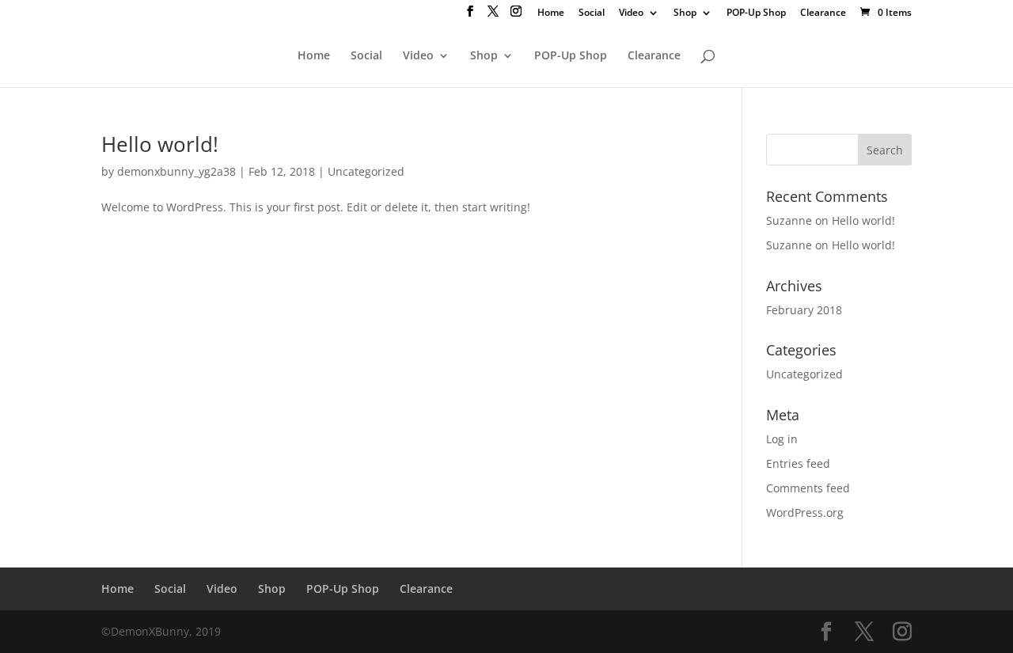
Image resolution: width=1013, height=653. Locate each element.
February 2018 (804, 309)
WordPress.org (805, 512)
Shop (684, 13)
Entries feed (798, 463)
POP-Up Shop (756, 13)
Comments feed (808, 487)
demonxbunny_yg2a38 (176, 171)
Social (592, 13)
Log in (782, 438)
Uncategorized (366, 171)
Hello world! (159, 144)
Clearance (823, 13)
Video (631, 13)
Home (550, 13)
